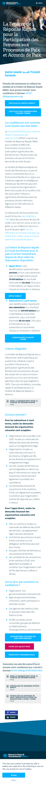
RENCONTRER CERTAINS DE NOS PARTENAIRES (23, 637)
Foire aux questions (19, 646)
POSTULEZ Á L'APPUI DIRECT (22, 103)
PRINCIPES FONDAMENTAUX (22, 654)
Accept (14, 775)
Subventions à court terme (23, 338)
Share (13, 712)
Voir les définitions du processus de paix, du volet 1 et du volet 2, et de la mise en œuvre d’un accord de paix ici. (22, 234)
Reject (13, 780)
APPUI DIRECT (15, 296)
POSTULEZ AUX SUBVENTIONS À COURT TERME (23, 112)
